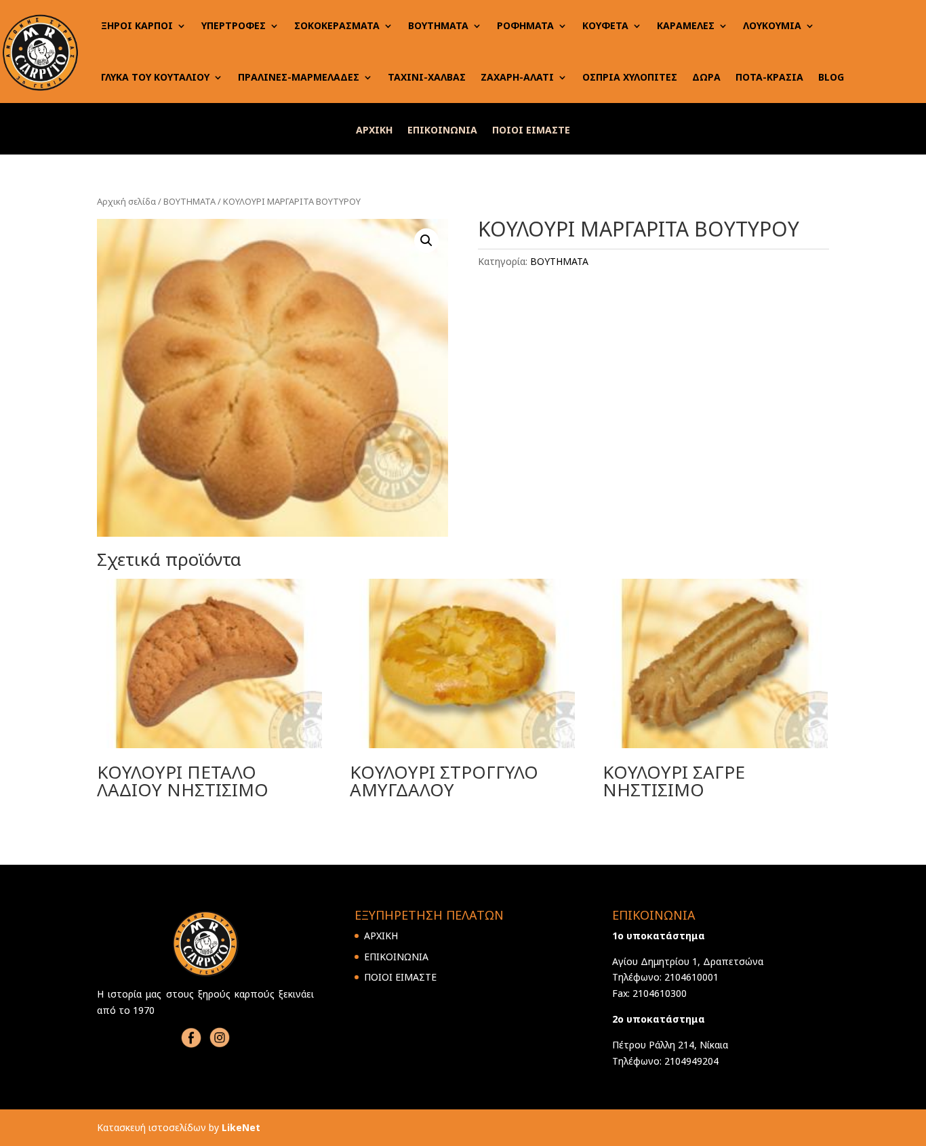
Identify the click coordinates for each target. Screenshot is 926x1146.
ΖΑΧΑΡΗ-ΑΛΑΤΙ (517, 76)
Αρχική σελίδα (126, 201)
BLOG (831, 76)
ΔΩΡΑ (706, 76)
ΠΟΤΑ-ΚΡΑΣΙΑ (769, 76)
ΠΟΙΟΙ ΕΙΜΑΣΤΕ (531, 130)
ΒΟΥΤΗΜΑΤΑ (438, 25)
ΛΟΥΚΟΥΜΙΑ (772, 25)
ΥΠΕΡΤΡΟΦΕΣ (233, 25)
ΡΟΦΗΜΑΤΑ (525, 25)
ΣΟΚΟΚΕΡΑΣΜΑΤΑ (337, 25)
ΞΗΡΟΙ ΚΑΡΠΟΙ (137, 25)
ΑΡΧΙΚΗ (374, 130)
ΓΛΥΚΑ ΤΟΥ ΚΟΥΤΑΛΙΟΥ (155, 76)
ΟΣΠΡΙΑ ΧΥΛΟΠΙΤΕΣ (629, 76)
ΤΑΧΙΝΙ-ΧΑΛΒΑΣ (427, 76)
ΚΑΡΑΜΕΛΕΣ (685, 25)
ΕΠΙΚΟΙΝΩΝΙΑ (442, 130)
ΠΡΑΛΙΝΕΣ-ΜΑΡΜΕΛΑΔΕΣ (298, 76)
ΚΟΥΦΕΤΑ (605, 25)
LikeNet (241, 1127)
